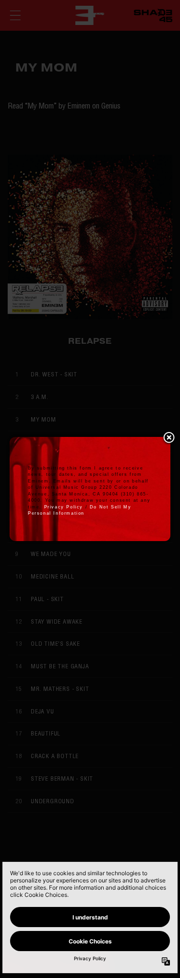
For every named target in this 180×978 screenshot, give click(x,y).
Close (169, 438)
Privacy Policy (63, 507)
